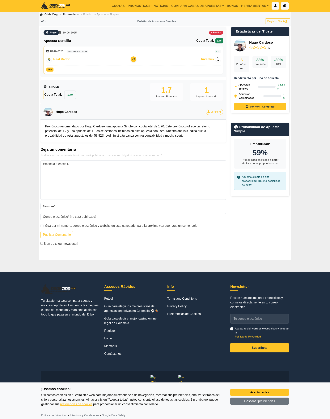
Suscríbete (259, 347)
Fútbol (108, 298)
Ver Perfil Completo (262, 106)
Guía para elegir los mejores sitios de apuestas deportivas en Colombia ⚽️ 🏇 (131, 308)
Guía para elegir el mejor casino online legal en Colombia (130, 321)
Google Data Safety (113, 415)
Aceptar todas (259, 392)
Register (110, 330)
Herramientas (253, 5)
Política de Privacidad (248, 336)
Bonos (232, 5)
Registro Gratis (276, 21)
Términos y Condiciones (84, 415)
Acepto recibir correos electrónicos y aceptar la (262, 332)
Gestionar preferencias (259, 401)
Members (110, 346)
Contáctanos (112, 353)
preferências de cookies (76, 404)
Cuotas (118, 5)
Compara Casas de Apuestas (196, 5)
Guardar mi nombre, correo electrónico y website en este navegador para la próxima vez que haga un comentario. (121, 225)
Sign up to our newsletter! (61, 243)
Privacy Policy (177, 306)
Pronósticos (139, 5)
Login (108, 338)
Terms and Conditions (182, 298)
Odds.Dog (51, 14)
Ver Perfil (215, 111)
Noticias (161, 5)
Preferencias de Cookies (184, 313)
